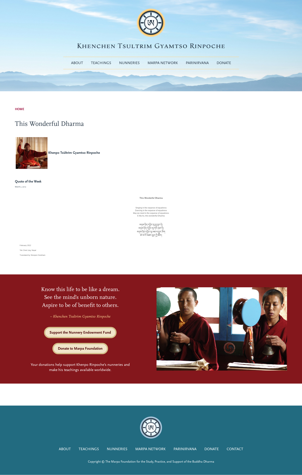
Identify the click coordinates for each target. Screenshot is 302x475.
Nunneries (129, 63)
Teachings (101, 63)
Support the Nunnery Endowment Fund (80, 332)
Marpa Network (163, 63)
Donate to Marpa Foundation (80, 348)
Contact (235, 449)
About (77, 63)
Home (19, 109)
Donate (224, 63)
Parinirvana (197, 63)
